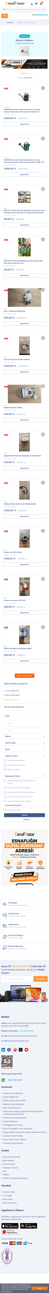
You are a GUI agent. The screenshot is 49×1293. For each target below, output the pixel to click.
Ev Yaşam (19, 22)
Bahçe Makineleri (13, 695)
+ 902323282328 (26, 1031)
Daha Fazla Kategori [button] (10, 700)
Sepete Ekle (24, 124)
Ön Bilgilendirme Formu (13, 1125)
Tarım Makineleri (12, 690)
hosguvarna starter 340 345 (14, 600)
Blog (4, 1171)
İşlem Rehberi (8, 1160)
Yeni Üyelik (7, 1195)
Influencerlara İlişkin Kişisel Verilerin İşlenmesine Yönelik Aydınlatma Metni (23, 1112)
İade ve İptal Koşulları (12, 1108)
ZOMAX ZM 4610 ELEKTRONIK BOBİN (17, 649)
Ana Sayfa (9, 22)
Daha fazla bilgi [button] (6, 1291)
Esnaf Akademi (9, 1164)
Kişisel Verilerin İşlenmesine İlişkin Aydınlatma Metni (24, 1132)
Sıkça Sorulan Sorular (12, 1157)
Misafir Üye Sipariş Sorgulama (15, 1178)
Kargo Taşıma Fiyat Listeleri (14, 1139)
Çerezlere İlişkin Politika (13, 1136)
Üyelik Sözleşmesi (10, 1121)
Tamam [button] (39, 1288)
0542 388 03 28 (15, 1080)
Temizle (26, 819)
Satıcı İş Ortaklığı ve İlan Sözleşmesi (18, 1128)
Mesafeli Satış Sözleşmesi (13, 1104)
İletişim (6, 1174)
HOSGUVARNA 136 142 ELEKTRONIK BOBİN (20, 504)
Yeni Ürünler (27, 78)
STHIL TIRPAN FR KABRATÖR (14, 311)
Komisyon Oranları (10, 1168)
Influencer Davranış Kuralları (14, 1118)
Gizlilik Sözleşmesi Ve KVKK (14, 1100)
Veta (5, 550)
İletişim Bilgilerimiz (11, 1097)
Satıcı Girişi (8, 1199)
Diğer (5, 208)
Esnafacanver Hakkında (13, 1093)
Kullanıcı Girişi (9, 1192)
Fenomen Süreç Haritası (13, 1143)
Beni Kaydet (40, 979)
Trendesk (7, 107)
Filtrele (24, 815)
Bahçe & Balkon (31, 22)
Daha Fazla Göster (24, 675)
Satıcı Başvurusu (10, 1203)
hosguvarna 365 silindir (13, 552)
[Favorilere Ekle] (43, 89)
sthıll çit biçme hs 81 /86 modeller (17, 359)
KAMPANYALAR (41, 15)
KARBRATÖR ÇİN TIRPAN (13, 408)
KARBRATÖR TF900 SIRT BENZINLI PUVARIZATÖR (22, 456)
